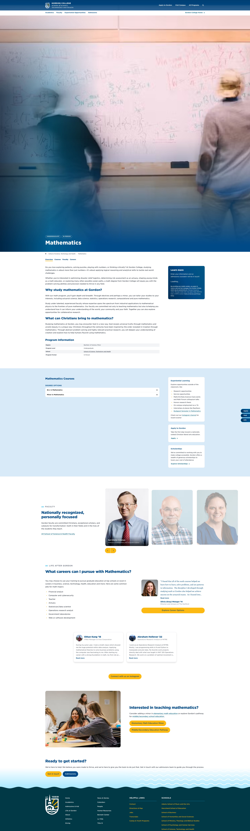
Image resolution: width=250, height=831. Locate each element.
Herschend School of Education (174, 808)
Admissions (92, 12)
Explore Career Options (173, 610)
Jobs (131, 812)
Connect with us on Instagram (125, 676)
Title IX (100, 823)
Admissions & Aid (72, 806)
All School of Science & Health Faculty (58, 534)
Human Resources (104, 811)
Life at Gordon (70, 811)
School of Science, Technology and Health (62, 254)
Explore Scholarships (179, 464)
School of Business (169, 812)
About (67, 815)
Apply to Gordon (165, 5)
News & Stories (103, 798)
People (100, 806)
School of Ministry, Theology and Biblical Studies (180, 821)
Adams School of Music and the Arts (176, 804)
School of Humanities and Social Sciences (178, 817)
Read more (164, 598)
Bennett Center (103, 815)
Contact (132, 804)
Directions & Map (136, 808)
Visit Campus (180, 5)
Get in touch (53, 774)
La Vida (100, 819)
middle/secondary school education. (148, 717)
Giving (67, 823)
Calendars (101, 802)
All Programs (194, 5)
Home (67, 798)
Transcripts (133, 817)
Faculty (59, 12)
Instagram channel (189, 415)
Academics (49, 12)
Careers (73, 259)
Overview (49, 259)
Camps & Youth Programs (139, 821)
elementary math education (166, 714)
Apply (173, 438)
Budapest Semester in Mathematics (187, 411)
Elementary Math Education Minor (148, 723)
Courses (57, 259)
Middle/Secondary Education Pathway (150, 730)
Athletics (68, 819)
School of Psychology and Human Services (178, 825)
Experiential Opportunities (75, 12)
